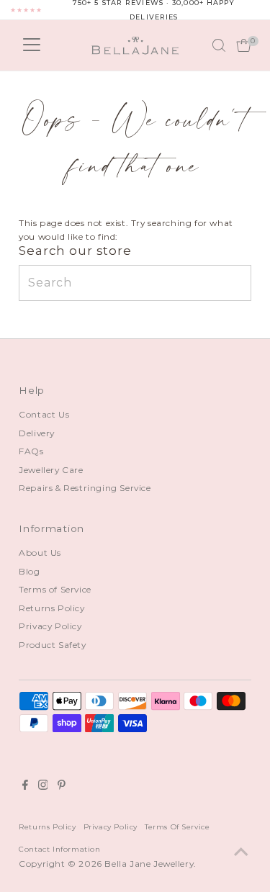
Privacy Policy (50, 626)
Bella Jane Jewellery (149, 863)
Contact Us (44, 414)
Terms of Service (55, 589)
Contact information (59, 848)
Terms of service (177, 826)
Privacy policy (111, 826)
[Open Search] (218, 45)
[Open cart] (243, 45)
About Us (40, 552)
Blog (29, 571)
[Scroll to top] (241, 852)
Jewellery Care (51, 469)
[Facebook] (25, 787)
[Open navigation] (32, 45)
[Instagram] (43, 787)
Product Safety (52, 644)
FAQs (31, 451)
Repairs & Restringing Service (84, 487)
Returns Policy (51, 608)
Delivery (37, 433)
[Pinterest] (61, 787)
